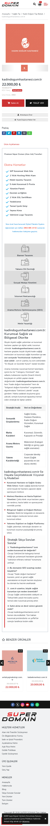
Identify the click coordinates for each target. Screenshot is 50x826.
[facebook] (4, 133)
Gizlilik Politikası (9, 750)
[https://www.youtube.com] (27, 705)
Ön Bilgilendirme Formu (12, 736)
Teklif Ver (38, 103)
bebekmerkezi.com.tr (37, 677)
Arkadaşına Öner (26, 115)
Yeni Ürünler (7, 796)
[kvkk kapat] (45, 819)
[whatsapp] (29, 133)
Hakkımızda (7, 785)
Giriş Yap (5, 770)
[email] (24, 133)
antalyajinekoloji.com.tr (12, 678)
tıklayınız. (26, 821)
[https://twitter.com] (18, 706)
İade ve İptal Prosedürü (12, 739)
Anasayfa (6, 14)
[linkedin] (19, 133)
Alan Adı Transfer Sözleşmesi (14, 732)
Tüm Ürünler (7, 800)
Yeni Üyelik (6, 766)
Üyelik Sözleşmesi (10, 753)
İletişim (5, 803)
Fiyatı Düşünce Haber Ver (26, 120)
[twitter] (8, 133)
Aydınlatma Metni (9, 743)
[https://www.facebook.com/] (13, 705)
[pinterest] (14, 133)
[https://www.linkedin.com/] (32, 705)
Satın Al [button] (15, 103)
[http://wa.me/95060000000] (37, 705)
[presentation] (2, 663)
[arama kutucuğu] (34, 4)
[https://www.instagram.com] (22, 705)
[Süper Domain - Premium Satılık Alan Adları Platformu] (10, 4)
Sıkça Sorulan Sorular (11, 793)
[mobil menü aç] (46, 4)
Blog (4, 789)
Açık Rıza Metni (8, 746)
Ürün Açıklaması (11, 144)
